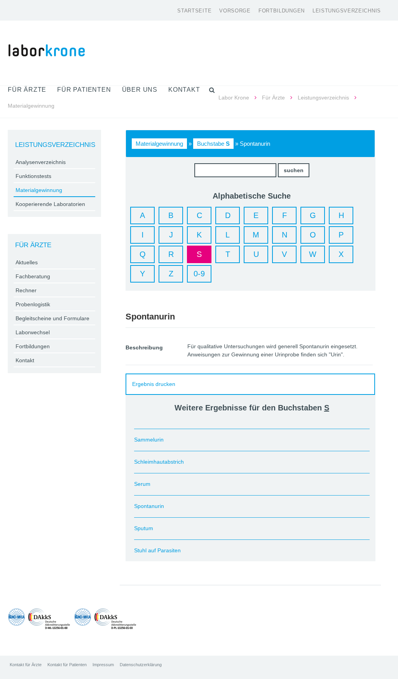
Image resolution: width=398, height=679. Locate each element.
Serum (142, 484)
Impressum (103, 664)
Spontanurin (149, 506)
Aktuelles (27, 262)
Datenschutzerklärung (141, 664)
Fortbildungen (281, 11)
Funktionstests (33, 176)
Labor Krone (233, 97)
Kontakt (25, 360)
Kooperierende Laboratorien (50, 204)
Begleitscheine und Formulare (52, 318)
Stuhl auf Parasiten (157, 550)
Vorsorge (235, 11)
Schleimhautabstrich (159, 462)
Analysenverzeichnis (41, 162)
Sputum (143, 528)
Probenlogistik (33, 304)
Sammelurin (149, 439)
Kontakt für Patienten (67, 664)
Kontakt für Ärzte (26, 664)
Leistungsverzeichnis (346, 11)
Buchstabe (213, 143)
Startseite (194, 11)
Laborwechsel (33, 332)
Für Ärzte (273, 97)
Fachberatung (33, 276)
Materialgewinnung (159, 143)
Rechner (26, 290)
